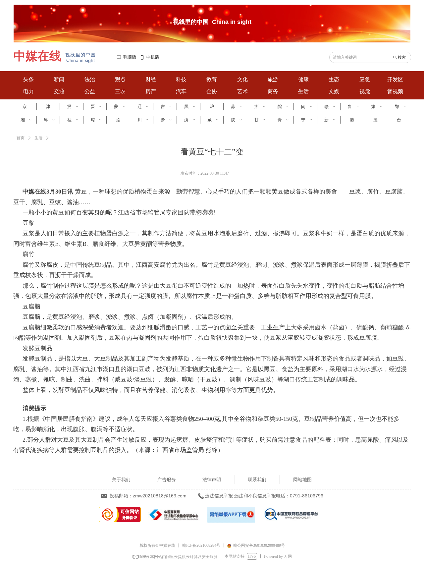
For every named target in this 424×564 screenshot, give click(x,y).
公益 (89, 91)
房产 (150, 91)
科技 (181, 79)
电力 (28, 91)
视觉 (364, 91)
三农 (120, 91)
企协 (211, 91)
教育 (211, 79)
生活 (303, 91)
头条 (28, 79)
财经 (150, 79)
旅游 (273, 79)
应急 (364, 79)
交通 (59, 91)
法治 (89, 79)
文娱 (334, 91)
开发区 (395, 79)
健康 (303, 79)
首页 (21, 138)
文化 (242, 79)
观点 (120, 79)
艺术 (242, 91)
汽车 (181, 91)
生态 (334, 79)
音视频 (395, 91)
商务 (273, 91)
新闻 (59, 79)
